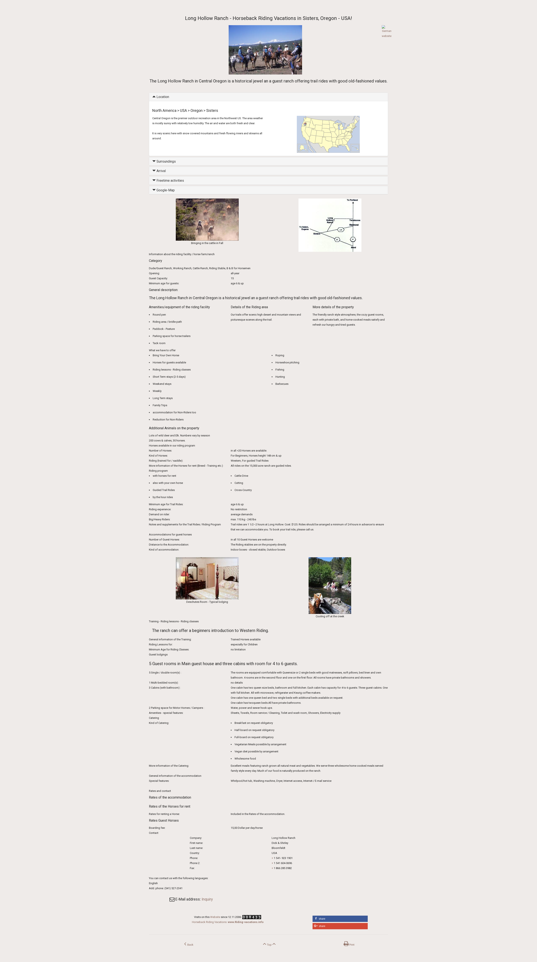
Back (189, 944)
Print (352, 944)
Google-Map (165, 190)
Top (269, 944)
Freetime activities (170, 181)
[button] (340, 919)
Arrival (161, 171)
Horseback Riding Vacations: (227, 922)
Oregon (194, 8)
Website (215, 917)
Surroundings (166, 161)
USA (185, 8)
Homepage (155, 8)
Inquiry (207, 899)
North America (172, 8)
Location (162, 97)
